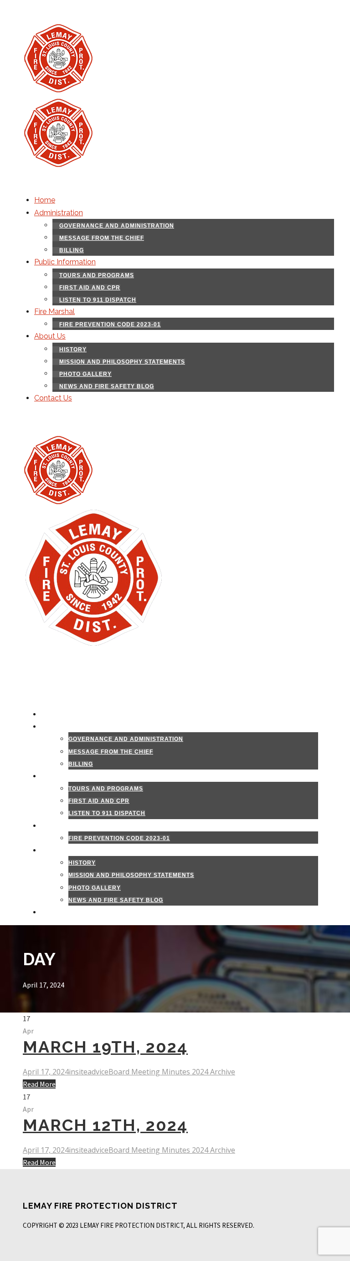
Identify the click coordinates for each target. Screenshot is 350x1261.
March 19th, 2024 (105, 1046)
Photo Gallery (85, 374)
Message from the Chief (101, 238)
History (73, 349)
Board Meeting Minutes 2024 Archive (171, 1072)
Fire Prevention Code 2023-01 (110, 324)
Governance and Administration (116, 226)
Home (44, 200)
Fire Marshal (54, 311)
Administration (58, 212)
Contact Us (53, 398)
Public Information (65, 262)
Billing (71, 250)
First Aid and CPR (89, 287)
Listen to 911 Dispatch (97, 300)
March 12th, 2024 (105, 1124)
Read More (39, 1084)
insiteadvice (88, 1072)
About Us (50, 336)
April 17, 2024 (46, 1072)
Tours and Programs (96, 275)
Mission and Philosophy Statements (122, 362)
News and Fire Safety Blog (106, 386)
